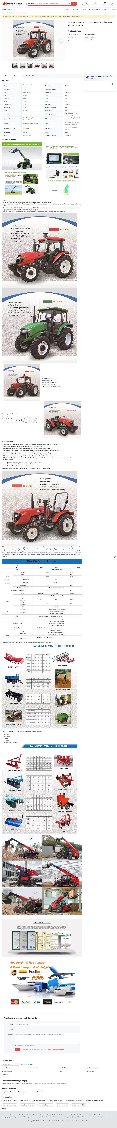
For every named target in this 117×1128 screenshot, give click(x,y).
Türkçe (94, 1117)
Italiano (49, 1117)
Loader (60, 1071)
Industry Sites (70, 1115)
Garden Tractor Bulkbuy (78, 1105)
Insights (105, 1115)
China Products (23, 1115)
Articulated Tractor (23, 1092)
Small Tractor (24, 1100)
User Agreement (69, 1121)
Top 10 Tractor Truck (62, 1105)
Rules (114, 9)
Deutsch (55, 1117)
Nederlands (62, 1117)
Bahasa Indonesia (109, 1117)
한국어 (73, 1117)
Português (28, 1117)
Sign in (113, 5)
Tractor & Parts (20, 13)
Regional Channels (80, 1115)
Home (3, 13)
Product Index (90, 1115)
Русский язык (42, 1117)
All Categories (8, 9)
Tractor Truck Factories (9, 1100)
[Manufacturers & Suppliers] (12, 4)
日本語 (78, 1117)
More (3, 1108)
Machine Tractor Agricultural (74, 1100)
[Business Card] (112, 84)
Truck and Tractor (92, 1068)
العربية (68, 1117)
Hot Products (13, 1115)
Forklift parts (5, 1074)
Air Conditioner (6, 1068)
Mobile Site (98, 1115)
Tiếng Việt (100, 1117)
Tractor (27, 13)
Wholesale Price (61, 1115)
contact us (68, 16)
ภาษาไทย (88, 1117)
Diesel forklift (62, 1068)
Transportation (10, 13)
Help (83, 9)
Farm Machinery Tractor (10, 1105)
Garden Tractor (37, 1092)
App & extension (93, 9)
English (16, 1117)
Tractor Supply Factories (55, 1100)
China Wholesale (51, 1115)
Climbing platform (7, 1071)
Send (17, 1049)
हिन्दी (83, 1117)
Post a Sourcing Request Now (54, 1049)
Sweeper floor (91, 1071)
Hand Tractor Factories (38, 1100)
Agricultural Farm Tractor (28, 1105)
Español (22, 1117)
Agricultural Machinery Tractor (94, 1100)
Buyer (75, 9)
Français (35, 1117)
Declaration (77, 1121)
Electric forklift (34, 1068)
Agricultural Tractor (8, 1092)
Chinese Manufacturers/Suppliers (37, 1115)
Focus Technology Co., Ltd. (46, 1121)
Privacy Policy (85, 1121)
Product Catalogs (27, 1064)
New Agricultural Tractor (46, 1105)
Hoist (31, 1071)
